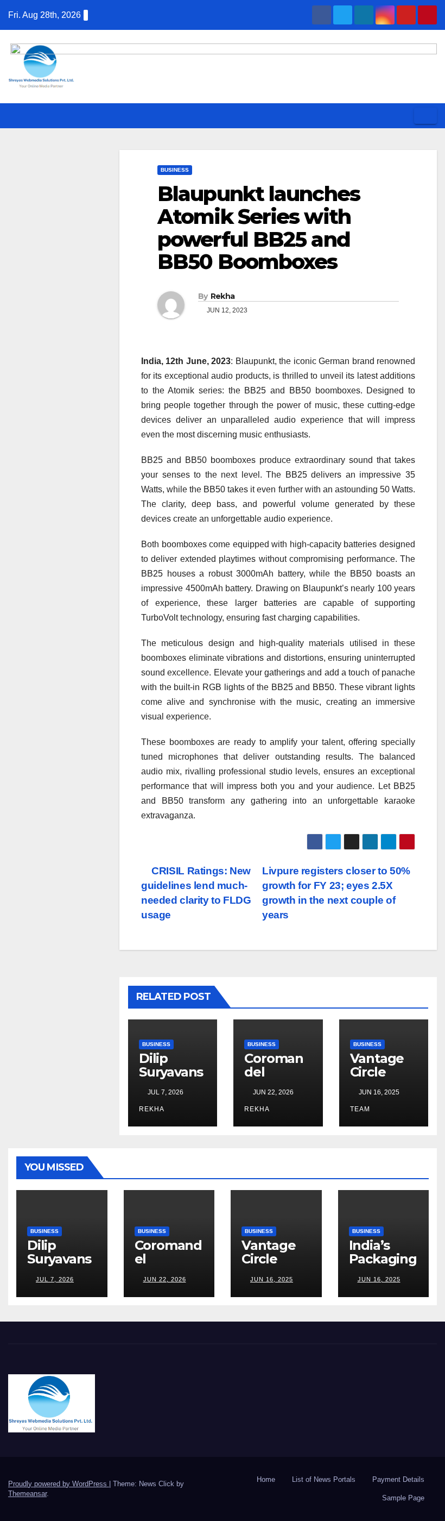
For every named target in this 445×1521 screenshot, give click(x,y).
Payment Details (398, 1479)
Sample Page (403, 1498)
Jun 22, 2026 (164, 1279)
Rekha (223, 296)
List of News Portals (323, 1479)
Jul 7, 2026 (55, 1279)
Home (266, 1479)
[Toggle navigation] (425, 116)
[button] (402, 115)
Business (175, 170)
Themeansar (27, 1493)
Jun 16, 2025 (271, 1279)
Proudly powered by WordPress (58, 1484)
